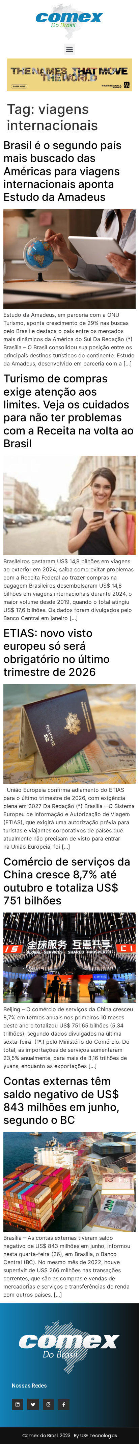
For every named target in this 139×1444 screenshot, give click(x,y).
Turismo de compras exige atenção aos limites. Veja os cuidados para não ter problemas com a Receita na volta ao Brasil (68, 411)
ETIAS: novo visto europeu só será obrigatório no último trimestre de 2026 (56, 652)
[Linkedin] (17, 1405)
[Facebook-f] (64, 1405)
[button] (69, 49)
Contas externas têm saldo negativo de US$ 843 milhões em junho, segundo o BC (61, 1100)
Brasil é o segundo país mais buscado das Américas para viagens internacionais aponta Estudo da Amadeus (62, 171)
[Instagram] (48, 1405)
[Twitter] (33, 1405)
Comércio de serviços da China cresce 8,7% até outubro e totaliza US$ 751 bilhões (66, 881)
